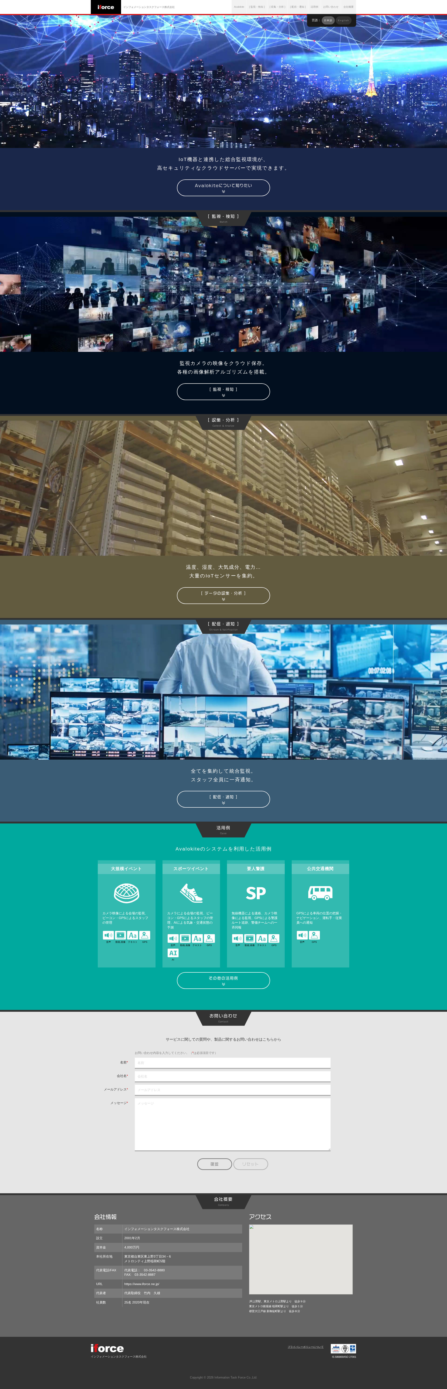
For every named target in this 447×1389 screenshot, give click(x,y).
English (343, 20)
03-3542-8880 (154, 1270)
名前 (124, 1062)
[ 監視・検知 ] (223, 389)
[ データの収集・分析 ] (223, 593)
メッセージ (119, 1103)
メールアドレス (116, 1089)
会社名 (122, 1076)
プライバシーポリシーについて (306, 1346)
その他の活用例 (223, 978)
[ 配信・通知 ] (223, 797)
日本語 (328, 20)
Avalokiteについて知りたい (223, 185)
